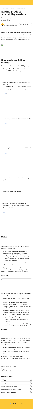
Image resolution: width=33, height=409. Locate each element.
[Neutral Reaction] (6, 369)
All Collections (4, 8)
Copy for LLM (25, 24)
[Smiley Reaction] (10, 369)
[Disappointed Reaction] (2, 369)
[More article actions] (30, 24)
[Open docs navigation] (30, 2)
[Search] (27, 2)
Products (12, 8)
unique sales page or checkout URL (17, 325)
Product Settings (21, 8)
